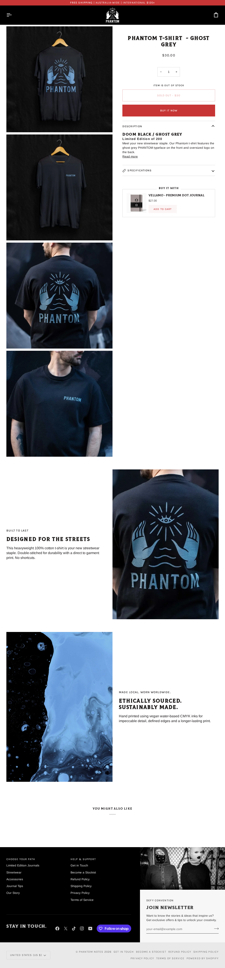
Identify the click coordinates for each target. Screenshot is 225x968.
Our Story (13, 893)
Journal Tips (14, 886)
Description (132, 126)
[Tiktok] (74, 928)
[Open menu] (13, 15)
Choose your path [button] (20, 859)
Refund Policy (80, 879)
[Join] (215, 928)
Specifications (139, 170)
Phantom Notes (91, 951)
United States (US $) (26, 955)
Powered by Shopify (203, 958)
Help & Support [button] (83, 859)
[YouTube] (90, 928)
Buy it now (168, 110)
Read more (130, 156)
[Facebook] (57, 928)
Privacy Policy (80, 893)
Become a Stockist (83, 872)
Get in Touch (79, 865)
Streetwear (14, 872)
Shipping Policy (81, 886)
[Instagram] (82, 928)
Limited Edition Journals (22, 865)
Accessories (14, 879)
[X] (66, 928)
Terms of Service (82, 900)
